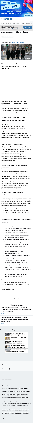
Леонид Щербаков (18, 42)
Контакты (4, 376)
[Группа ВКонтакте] (3, 368)
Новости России (7, 37)
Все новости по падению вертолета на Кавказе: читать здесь (18, 350)
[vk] (14, 299)
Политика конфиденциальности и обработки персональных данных (16, 403)
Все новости (4, 23)
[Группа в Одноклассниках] (10, 368)
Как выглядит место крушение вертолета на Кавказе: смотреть (17, 334)
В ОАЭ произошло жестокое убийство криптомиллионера (16, 342)
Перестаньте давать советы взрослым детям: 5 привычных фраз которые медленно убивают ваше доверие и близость (16, 310)
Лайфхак (28, 23)
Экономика (16, 23)
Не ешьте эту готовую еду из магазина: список (18, 338)
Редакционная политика (7, 379)
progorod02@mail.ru (19, 401)
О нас (3, 374)
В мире (10, 23)
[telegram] (19, 299)
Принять (27, 27)
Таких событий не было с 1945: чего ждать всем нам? (18, 346)
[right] (31, 23)
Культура (22, 23)
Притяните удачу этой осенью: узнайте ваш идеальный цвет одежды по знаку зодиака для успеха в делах (14, 320)
